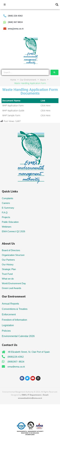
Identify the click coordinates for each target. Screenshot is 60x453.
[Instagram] (38, 378)
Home (13, 79)
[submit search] (54, 72)
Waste (43, 79)
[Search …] (25, 72)
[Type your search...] (57, 4)
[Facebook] (22, 378)
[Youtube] (32, 378)
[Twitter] (27, 378)
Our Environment (28, 79)
